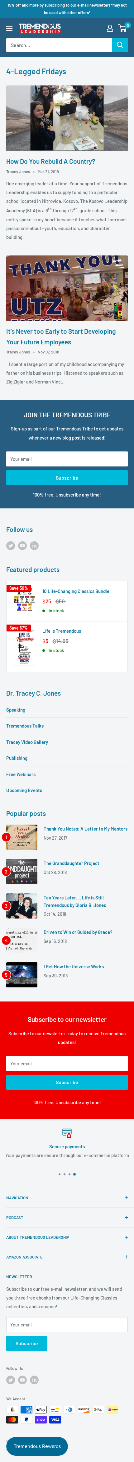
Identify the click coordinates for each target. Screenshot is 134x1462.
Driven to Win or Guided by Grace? (78, 932)
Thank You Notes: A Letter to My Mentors (85, 828)
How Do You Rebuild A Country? (50, 161)
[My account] (110, 28)
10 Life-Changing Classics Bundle (75, 591)
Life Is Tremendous (61, 631)
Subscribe (67, 478)
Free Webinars (21, 774)
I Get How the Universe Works (74, 966)
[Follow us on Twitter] (10, 545)
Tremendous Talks (25, 725)
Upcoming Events (24, 790)
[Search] (120, 45)
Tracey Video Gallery (27, 742)
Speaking (15, 710)
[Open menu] (9, 28)
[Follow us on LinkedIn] (34, 545)
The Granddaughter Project (71, 863)
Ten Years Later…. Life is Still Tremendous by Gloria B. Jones (75, 901)
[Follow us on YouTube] (22, 545)
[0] (123, 28)
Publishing (16, 758)
